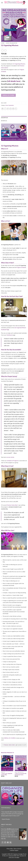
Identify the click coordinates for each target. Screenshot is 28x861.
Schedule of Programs (12, 460)
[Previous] (1, 767)
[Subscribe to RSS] (10, 842)
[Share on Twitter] (8, 109)
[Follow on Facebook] (2, 842)
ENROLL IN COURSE (9, 738)
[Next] (27, 767)
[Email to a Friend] (10, 109)
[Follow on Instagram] (5, 842)
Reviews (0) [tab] (4, 120)
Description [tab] (4, 117)
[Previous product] (5, 50)
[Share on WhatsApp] (2, 109)
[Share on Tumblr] (16, 109)
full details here (14, 81)
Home (2, 43)
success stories (10, 457)
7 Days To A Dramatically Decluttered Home (20, 774)
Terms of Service (17, 848)
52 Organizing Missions (19, 64)
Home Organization (11, 43)
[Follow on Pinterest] (8, 842)
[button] (2, 2)
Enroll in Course (8, 95)
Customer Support (14, 850)
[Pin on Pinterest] (13, 109)
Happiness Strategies (18, 854)
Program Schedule (21, 267)
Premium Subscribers (12, 505)
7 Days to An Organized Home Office (6, 774)
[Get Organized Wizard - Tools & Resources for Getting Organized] (15, 3)
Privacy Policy (10, 848)
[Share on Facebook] (5, 109)
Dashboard (9, 335)
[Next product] (2, 50)
